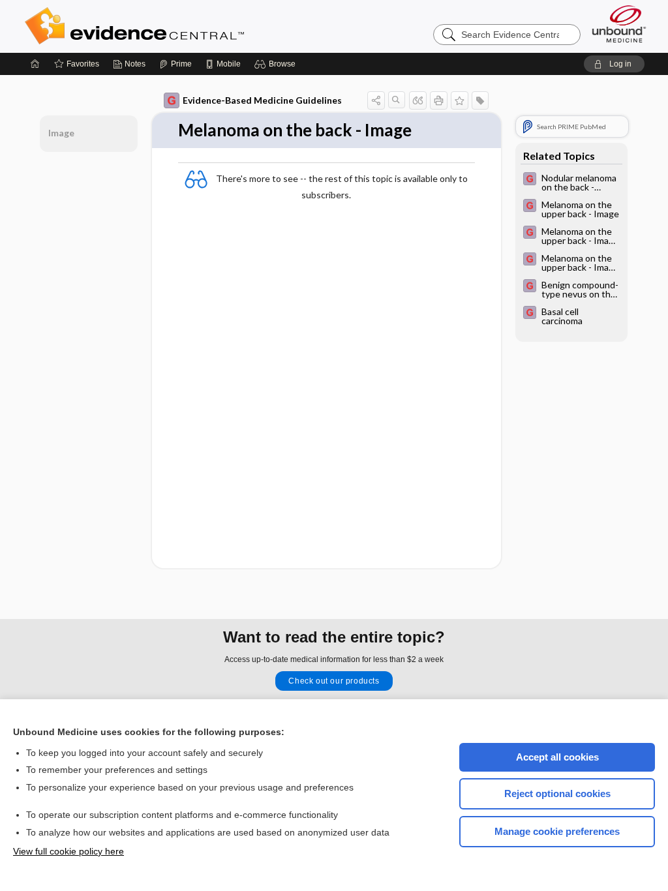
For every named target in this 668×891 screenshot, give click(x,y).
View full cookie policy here (68, 851)
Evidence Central (186, 26)
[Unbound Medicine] (619, 23)
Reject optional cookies (557, 793)
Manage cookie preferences (557, 831)
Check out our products (333, 681)
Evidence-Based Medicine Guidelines (262, 100)
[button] (276, 64)
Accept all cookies (557, 757)
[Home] (35, 64)
